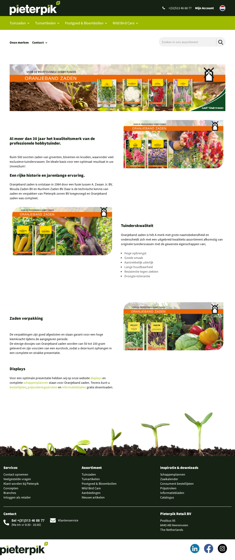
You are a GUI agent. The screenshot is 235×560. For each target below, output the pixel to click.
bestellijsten (18, 387)
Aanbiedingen (91, 493)
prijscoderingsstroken (42, 387)
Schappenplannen (172, 474)
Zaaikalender (169, 479)
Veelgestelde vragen (17, 479)
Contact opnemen (15, 474)
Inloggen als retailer (17, 497)
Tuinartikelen (45, 23)
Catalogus (167, 497)
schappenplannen (35, 383)
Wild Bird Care (123, 23)
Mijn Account (204, 8)
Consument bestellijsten (177, 484)
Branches (9, 493)
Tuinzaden (18, 23)
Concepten (10, 488)
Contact (38, 42)
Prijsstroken (168, 488)
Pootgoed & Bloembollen (84, 23)
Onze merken (19, 42)
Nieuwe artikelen (93, 497)
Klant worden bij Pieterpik (21, 484)
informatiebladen (74, 387)
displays (96, 378)
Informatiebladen (172, 493)
